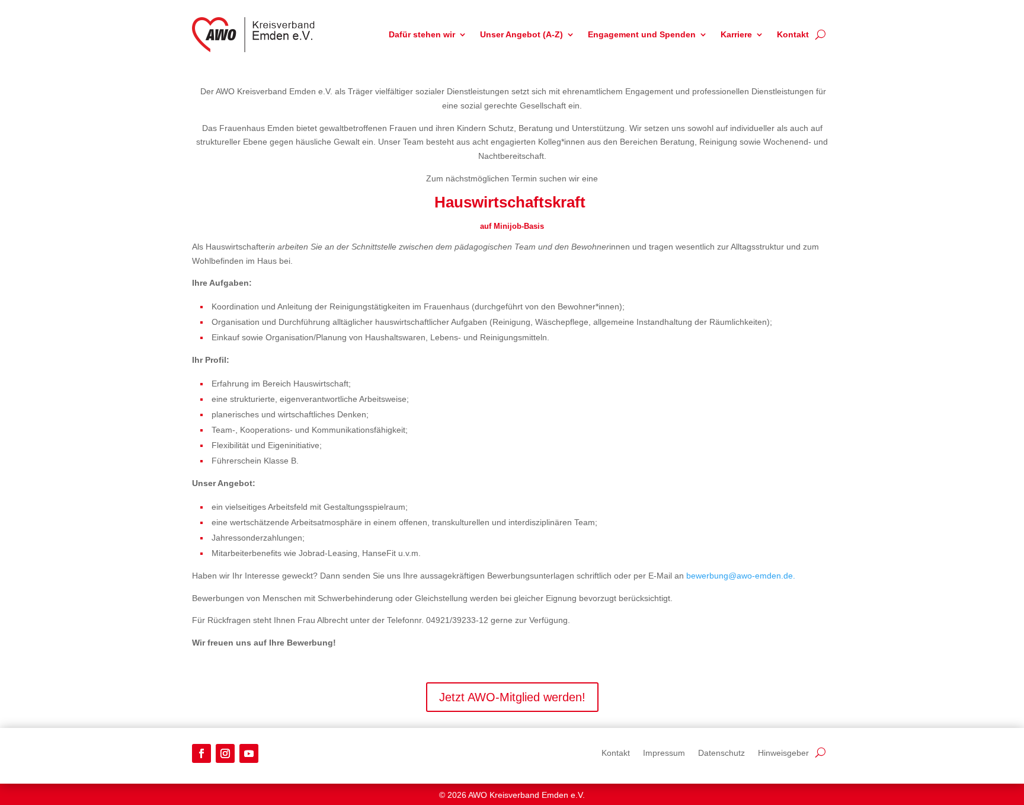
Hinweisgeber (783, 752)
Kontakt (793, 34)
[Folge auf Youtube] (248, 753)
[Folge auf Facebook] (201, 753)
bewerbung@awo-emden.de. (740, 575)
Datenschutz (721, 752)
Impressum (664, 752)
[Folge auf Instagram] (225, 753)
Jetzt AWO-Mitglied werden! (512, 697)
